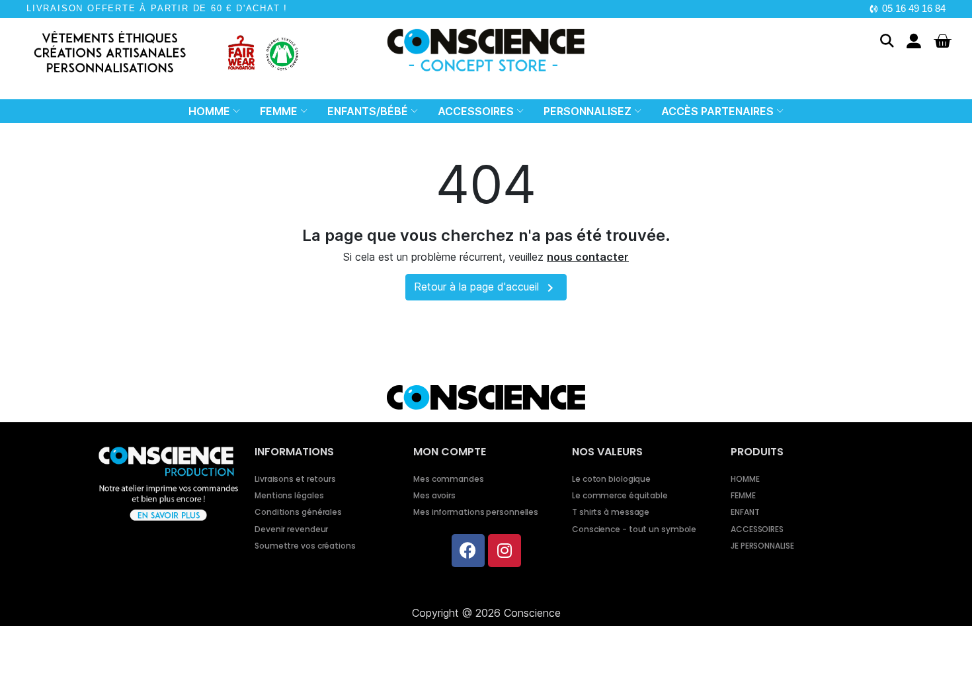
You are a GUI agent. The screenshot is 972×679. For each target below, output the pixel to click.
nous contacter (588, 256)
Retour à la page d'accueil (486, 288)
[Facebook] (468, 550)
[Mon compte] (913, 41)
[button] (887, 40)
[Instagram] (504, 550)
